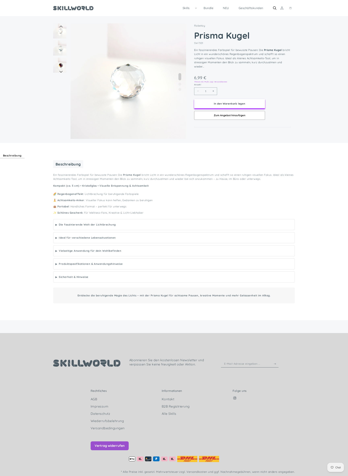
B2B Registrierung (176, 406)
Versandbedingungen (108, 428)
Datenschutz (100, 414)
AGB (94, 399)
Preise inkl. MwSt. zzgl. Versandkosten (211, 82)
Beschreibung (12, 155)
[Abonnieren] (275, 364)
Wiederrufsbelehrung (107, 421)
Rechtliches (99, 391)
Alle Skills (169, 414)
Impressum (99, 406)
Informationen (172, 391)
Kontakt (168, 399)
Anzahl (197, 84)
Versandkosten (197, 472)
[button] (188, 8)
